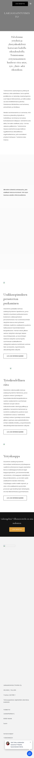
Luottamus (9, 199)
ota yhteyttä (20, 4)
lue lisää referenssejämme (15, 356)
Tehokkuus (9, 206)
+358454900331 (8, 738)
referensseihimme (20, 195)
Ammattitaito (10, 202)
